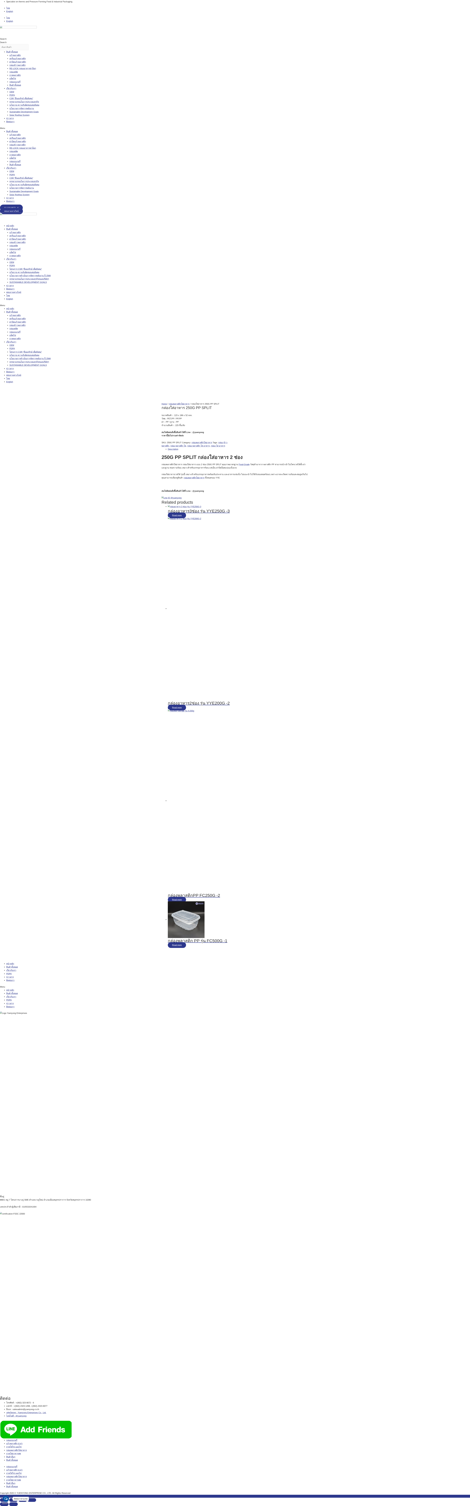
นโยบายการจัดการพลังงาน (21, 108)
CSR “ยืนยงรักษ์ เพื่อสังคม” (21, 98)
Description (173, 449)
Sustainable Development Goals (24, 112)
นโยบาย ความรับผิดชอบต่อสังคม (24, 105)
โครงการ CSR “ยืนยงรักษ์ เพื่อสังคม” (25, 269)
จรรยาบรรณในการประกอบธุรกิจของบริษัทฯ (29, 279)
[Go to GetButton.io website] (6, 1503)
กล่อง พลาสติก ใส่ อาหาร (198, 446)
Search (3, 39)
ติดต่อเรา (10, 289)
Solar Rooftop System (19, 115)
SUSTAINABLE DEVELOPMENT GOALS (28, 282)
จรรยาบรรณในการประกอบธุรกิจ (24, 102)
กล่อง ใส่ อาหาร (218, 446)
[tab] (238, 449)
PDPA (12, 95)
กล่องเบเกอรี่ (14, 249)
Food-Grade (244, 464)
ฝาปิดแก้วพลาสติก (17, 239)
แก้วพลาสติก (15, 232)
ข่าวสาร (10, 286)
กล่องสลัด (13, 246)
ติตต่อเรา (10, 980)
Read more (177, 515)
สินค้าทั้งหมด (12, 229)
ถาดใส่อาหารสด (13, 1453)
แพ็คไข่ (12, 252)
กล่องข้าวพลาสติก (17, 242)
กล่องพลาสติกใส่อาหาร (179, 404)
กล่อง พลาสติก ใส (178, 446)
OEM (11, 92)
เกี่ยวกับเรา (11, 259)
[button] (235, 128)
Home (164, 404)
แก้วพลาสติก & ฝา (14, 1443)
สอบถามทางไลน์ (13, 292)
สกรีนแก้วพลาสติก (17, 236)
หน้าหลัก (10, 226)
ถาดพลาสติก (15, 256)
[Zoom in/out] (32, 1500)
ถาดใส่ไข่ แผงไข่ (14, 1447)
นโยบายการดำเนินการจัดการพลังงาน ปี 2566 (30, 276)
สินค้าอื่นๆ (10, 1457)
